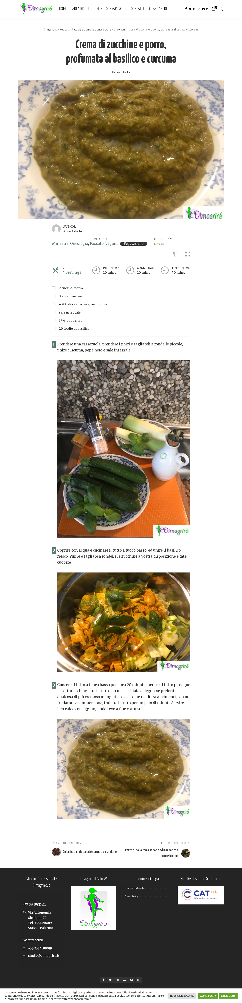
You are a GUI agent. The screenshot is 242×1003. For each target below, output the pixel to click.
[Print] (175, 253)
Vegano (112, 243)
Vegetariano (133, 244)
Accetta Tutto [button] (208, 995)
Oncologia (79, 243)
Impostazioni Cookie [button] (182, 995)
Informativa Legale (134, 888)
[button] (187, 253)
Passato (97, 243)
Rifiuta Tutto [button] (228, 995)
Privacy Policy (131, 896)
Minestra (60, 243)
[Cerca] (221, 9)
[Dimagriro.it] (36, 9)
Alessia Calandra (121, 72)
